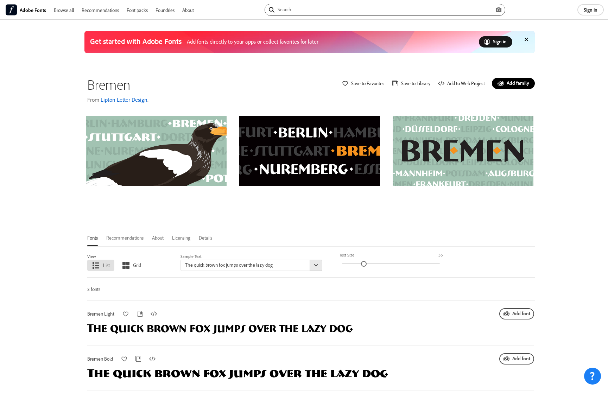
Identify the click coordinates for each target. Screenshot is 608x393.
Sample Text (191, 256)
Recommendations (100, 10)
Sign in (590, 10)
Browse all (64, 10)
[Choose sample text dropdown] (316, 265)
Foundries (165, 10)
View (91, 256)
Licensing (181, 238)
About (188, 10)
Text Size (346, 255)
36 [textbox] (440, 255)
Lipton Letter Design (124, 99)
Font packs (137, 10)
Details (205, 238)
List (106, 265)
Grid (137, 265)
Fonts (92, 238)
